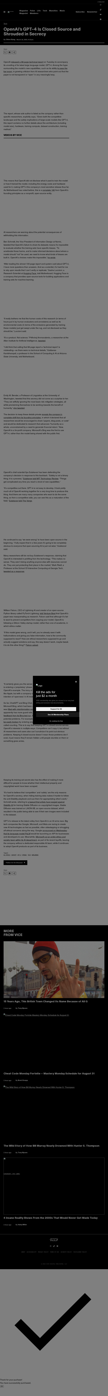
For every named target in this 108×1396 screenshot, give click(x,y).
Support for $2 (56, 709)
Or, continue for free (56, 721)
